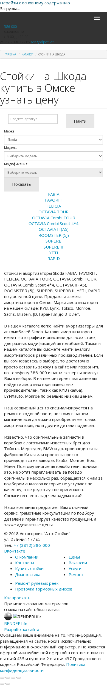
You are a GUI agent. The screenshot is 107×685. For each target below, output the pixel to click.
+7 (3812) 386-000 (32, 545)
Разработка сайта (21, 629)
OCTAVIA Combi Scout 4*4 (53, 223)
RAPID (53, 258)
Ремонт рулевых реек (36, 583)
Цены (74, 557)
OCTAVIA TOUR (53, 211)
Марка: (9, 131)
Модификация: (16, 164)
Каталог (27, 54)
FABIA (53, 194)
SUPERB (53, 241)
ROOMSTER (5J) (53, 235)
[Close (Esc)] (2, 677)
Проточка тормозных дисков (43, 589)
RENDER (15, 623)
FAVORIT (53, 200)
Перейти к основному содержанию (35, 2)
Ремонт (76, 574)
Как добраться (42, 41)
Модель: (11, 147)
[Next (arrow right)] (7, 683)
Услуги (75, 568)
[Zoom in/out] (18, 677)
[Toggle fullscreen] (13, 677)
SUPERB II (53, 247)
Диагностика (27, 574)
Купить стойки (29, 568)
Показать (21, 184)
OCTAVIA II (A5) (54, 229)
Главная (10, 54)
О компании (26, 557)
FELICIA (53, 206)
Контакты (24, 562)
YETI (53, 252)
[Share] (7, 677)
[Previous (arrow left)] (2, 683)
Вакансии (78, 562)
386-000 (10, 26)
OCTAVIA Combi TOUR (53, 217)
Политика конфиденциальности (42, 667)
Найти (80, 121)
